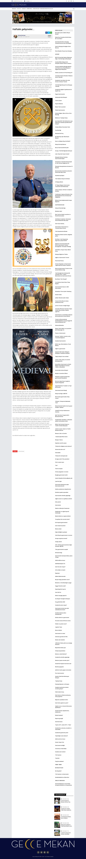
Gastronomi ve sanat (60, 633)
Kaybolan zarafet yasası (61, 443)
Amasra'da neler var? (60, 449)
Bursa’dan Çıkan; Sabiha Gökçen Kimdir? (62, 33)
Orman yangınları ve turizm (61, 471)
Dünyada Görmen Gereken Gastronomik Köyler (61, 158)
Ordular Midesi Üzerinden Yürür (62, 127)
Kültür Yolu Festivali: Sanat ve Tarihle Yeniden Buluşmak (62, 425)
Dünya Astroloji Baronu (60, 144)
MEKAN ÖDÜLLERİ (36, 8)
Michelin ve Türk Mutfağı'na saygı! (63, 582)
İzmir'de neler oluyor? (60, 566)
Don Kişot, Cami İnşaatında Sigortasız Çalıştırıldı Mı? (61, 240)
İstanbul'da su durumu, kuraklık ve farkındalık (63, 728)
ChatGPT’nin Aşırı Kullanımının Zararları (62, 411)
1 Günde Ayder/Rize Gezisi (61, 436)
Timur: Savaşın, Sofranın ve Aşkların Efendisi (63, 190)
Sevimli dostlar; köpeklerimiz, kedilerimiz (62, 711)
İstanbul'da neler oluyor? (61, 605)
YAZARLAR (24, 8)
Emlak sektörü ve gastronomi (62, 617)
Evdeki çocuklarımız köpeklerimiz (63, 489)
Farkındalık (57, 452)
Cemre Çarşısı (58, 100)
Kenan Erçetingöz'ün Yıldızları (46, 8)
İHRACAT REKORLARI (60, 780)
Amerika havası (58, 721)
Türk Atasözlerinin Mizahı (61, 231)
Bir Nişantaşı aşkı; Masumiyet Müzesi (62, 137)
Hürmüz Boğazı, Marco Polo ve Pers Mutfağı (63, 114)
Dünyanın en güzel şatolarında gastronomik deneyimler (62, 377)
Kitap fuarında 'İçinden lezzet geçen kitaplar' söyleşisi (63, 406)
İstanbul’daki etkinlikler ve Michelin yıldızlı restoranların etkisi (63, 420)
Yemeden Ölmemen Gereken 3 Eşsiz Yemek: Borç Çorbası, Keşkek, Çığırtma (63, 310)
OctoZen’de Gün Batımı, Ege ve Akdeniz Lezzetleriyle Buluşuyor (66, 818)
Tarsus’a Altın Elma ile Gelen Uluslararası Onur (62, 301)
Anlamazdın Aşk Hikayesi (61, 97)
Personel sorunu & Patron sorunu (63, 620)
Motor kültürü (58, 630)
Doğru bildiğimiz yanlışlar (61, 532)
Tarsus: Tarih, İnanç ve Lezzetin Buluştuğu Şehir (62, 360)
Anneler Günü (58, 294)
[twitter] (69, 1)
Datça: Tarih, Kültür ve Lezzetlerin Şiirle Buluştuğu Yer (63, 329)
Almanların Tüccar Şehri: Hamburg (63, 291)
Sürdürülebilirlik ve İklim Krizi (62, 777)
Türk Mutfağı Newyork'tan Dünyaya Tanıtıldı (63, 85)
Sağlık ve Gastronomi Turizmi (62, 257)
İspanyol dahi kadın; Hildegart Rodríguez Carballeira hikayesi (62, 352)
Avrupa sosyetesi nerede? (61, 538)
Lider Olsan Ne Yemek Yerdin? (62, 154)
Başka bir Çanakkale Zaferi (61, 699)
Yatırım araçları (59, 468)
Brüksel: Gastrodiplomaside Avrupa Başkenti (63, 201)
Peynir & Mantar (59, 103)
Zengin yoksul (58, 541)
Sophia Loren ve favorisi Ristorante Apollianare (63, 706)
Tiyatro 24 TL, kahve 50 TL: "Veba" (63, 725)
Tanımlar (57, 758)
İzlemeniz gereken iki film (61, 636)
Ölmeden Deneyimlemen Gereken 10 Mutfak (63, 167)
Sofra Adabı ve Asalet (60, 570)
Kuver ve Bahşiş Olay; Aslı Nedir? (62, 141)
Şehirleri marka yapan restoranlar (63, 670)
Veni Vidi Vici (58, 592)
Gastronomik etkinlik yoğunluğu (62, 495)
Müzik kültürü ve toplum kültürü (63, 516)
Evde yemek (58, 502)
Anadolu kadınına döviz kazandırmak (60, 613)
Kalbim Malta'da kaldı (60, 576)
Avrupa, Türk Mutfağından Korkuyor (63, 150)
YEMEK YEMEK (58, 764)
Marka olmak (58, 529)
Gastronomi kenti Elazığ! (61, 390)
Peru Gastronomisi (59, 673)
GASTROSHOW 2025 (59, 205)
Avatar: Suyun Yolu (59, 742)
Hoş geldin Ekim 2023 (60, 602)
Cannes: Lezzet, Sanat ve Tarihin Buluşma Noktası (63, 429)
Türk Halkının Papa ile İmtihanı (62, 178)
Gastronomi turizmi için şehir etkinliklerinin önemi (62, 609)
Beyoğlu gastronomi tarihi (61, 475)
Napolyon (57, 573)
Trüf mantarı (58, 755)
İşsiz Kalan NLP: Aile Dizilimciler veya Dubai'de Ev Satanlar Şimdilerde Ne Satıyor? (63, 122)
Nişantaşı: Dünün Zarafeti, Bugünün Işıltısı (63, 235)
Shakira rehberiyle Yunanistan (62, 508)
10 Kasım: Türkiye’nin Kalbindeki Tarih (62, 402)
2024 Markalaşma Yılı (60, 563)
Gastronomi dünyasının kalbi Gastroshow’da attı (62, 485)
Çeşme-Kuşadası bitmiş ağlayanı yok (63, 478)
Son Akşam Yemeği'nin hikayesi (62, 598)
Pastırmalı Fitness (59, 260)
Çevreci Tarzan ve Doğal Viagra (62, 305)
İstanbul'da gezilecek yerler (61, 732)
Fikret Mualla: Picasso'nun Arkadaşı (63, 51)
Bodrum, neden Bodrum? (61, 654)
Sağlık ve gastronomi (60, 348)
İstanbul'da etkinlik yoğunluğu (62, 657)
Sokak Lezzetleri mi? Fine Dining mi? (63, 72)
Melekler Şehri (58, 211)
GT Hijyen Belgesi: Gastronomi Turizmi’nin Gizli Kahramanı (62, 185)
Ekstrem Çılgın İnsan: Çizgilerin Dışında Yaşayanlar (62, 382)
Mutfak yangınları (59, 666)
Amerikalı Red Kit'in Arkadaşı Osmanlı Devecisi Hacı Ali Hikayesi (63, 42)
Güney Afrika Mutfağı (60, 208)
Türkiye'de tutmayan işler (61, 455)
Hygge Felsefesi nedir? (60, 586)
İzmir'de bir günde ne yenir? (61, 703)
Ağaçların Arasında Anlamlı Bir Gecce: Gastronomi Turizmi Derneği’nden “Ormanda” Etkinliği (63, 245)
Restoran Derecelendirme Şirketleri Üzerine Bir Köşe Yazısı (63, 171)
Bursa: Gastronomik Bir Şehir (62, 147)
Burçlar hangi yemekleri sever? (62, 579)
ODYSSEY (57, 54)
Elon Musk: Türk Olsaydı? (61, 279)
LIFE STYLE (19, 8)
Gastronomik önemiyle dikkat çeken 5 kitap (63, 556)
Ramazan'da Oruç (59, 133)
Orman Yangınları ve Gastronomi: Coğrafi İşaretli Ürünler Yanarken (63, 264)
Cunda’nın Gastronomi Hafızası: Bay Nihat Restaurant (66, 834)
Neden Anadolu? (59, 715)
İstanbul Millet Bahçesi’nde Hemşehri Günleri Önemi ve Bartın (63, 62)
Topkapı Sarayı (58, 681)
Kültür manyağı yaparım (61, 595)
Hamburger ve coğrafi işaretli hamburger (62, 512)
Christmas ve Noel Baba (61, 748)
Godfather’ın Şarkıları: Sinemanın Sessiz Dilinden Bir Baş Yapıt (63, 219)
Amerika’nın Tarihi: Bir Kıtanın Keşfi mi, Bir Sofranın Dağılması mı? (63, 162)
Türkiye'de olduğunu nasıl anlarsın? (63, 446)
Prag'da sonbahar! (59, 761)
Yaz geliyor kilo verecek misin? (62, 519)
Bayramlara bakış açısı (60, 647)
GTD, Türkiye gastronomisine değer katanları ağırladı (63, 545)
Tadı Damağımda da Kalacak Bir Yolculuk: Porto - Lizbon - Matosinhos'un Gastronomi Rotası (63, 274)
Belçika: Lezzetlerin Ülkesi (61, 373)
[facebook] (66, 1)
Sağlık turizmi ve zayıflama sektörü (63, 498)
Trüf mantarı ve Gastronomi (62, 774)
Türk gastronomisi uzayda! (61, 549)
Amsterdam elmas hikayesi (61, 370)
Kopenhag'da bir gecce (60, 589)
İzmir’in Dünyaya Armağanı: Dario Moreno (63, 47)
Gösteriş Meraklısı (59, 325)
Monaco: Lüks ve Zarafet (61, 433)
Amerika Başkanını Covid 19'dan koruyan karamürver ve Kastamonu (63, 784)
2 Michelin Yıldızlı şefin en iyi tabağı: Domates (63, 643)
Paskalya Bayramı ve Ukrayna (62, 684)
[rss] (73, 1)
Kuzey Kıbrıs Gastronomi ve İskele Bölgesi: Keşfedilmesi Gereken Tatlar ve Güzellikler (63, 366)
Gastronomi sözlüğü (60, 745)
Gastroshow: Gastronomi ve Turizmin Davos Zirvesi (61, 227)
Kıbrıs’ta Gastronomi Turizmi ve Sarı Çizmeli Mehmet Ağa (63, 269)
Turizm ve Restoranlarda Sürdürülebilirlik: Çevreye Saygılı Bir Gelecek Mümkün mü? (63, 321)
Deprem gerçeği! (59, 718)
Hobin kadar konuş (59, 692)
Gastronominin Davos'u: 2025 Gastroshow (62, 287)
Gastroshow (58, 505)
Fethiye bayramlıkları (60, 650)
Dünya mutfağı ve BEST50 (61, 393)
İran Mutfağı (58, 130)
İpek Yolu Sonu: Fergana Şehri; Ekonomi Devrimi (62, 415)
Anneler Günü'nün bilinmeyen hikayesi (62, 677)
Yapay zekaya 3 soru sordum (62, 356)
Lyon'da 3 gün (58, 481)
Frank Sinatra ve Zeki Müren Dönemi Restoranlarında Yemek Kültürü (63, 315)
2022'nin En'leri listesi (60, 739)
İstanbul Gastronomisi (60, 341)
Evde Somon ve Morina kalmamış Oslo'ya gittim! (63, 695)
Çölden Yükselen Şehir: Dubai (62, 297)
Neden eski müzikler (60, 639)
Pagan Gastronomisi (60, 94)
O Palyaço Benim (59, 182)
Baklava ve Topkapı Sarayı (61, 118)
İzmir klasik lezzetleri (60, 525)
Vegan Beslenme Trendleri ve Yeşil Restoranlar (63, 386)
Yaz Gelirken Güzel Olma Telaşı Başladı (62, 283)
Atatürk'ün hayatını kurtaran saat (63, 663)
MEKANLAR (14, 8)
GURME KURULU (29, 8)
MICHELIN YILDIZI (59, 767)
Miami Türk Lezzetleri (60, 107)
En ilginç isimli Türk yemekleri (62, 459)
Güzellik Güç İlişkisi (59, 175)
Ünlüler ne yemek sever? (61, 624)
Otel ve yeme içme (59, 462)
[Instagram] (71, 1)
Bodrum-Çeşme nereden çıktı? (62, 660)
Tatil (56, 465)
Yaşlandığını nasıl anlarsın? (61, 735)
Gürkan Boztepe (21, 451)
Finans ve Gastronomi (60, 333)
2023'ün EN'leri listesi (60, 560)
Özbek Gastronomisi (60, 110)
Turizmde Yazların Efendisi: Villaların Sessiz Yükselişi (63, 76)
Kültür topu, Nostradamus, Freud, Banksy (63, 344)
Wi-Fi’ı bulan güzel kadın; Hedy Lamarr (62, 397)
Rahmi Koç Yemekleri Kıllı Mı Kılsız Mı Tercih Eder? (63, 38)
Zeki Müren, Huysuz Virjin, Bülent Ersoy (63, 250)
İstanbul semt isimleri (60, 751)
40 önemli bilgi (58, 552)
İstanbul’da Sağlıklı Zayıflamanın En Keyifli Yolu (63, 90)
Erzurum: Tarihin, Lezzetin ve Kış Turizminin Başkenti (62, 337)
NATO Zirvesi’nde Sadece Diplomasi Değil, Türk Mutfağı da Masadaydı (63, 58)
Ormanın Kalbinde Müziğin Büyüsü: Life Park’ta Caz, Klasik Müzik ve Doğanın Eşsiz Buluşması (63, 68)
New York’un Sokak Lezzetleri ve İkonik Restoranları (63, 215)
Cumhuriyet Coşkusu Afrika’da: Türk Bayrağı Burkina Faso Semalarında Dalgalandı (63, 196)
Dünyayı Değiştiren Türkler (61, 254)
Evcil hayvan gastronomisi (61, 522)
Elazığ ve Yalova (59, 440)
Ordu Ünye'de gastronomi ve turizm (63, 535)
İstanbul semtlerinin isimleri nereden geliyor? (62, 688)
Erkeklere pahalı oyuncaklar (61, 492)
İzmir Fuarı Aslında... (60, 223)
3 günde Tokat (58, 627)
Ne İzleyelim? (58, 771)
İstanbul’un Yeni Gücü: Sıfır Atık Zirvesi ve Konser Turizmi (62, 81)
